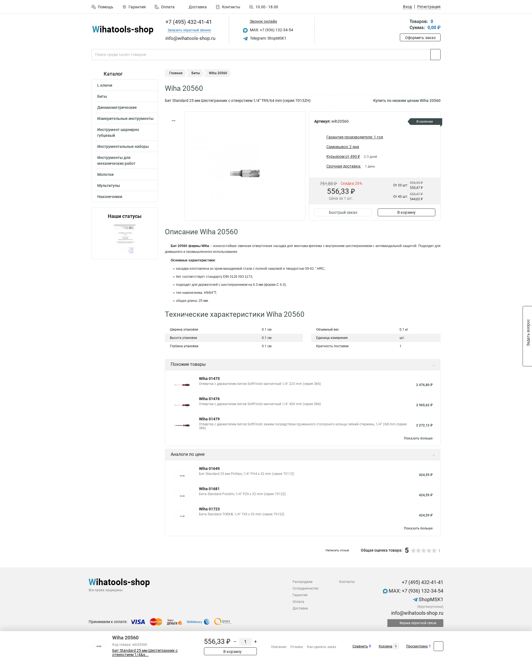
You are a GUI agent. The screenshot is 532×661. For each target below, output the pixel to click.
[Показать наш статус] (124, 239)
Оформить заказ (420, 37)
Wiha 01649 (209, 468)
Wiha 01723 (209, 509)
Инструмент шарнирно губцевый (118, 132)
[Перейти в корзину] (404, 25)
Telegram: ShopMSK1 (268, 38)
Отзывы (296, 647)
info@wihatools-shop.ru (416, 613)
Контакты (231, 7)
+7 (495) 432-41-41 (188, 22)
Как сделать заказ (321, 647)
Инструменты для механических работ (116, 160)
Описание (278, 647)
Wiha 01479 (209, 419)
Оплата (168, 7)
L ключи (104, 85)
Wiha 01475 (209, 378)
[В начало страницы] (438, 646)
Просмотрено (417, 646)
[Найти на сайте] (435, 54)
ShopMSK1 (430, 599)
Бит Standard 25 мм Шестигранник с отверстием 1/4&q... (145, 653)
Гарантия (137, 7)
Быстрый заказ (343, 212)
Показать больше (418, 438)
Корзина (385, 646)
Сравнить (360, 646)
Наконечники (109, 196)
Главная (176, 73)
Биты (102, 96)
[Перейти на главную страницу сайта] (122, 30)
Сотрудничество (306, 588)
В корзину (406, 212)
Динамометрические (117, 107)
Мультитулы (108, 185)
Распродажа (303, 582)
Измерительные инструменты (125, 118)
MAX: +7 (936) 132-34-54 (271, 30)
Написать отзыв (337, 550)
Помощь (105, 7)
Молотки (105, 174)
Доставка (197, 7)
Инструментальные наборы (123, 146)
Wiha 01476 (209, 399)
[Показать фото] (173, 119)
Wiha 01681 (209, 489)
